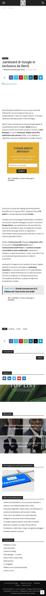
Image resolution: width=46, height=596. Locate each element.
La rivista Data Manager (11, 583)
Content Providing (9, 551)
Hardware (11, 8)
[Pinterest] (21, 77)
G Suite (18, 329)
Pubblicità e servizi (9, 545)
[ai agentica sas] (23, 427)
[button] (3, 3)
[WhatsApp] (26, 77)
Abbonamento (8, 561)
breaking (11, 329)
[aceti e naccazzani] (23, 444)
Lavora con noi (8, 571)
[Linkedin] (31, 77)
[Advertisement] (23, 33)
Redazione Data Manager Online (14, 69)
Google (25, 329)
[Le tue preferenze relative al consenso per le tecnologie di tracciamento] (42, 592)
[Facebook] (11, 77)
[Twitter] (16, 77)
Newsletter (37, 583)
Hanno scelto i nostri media (12, 558)
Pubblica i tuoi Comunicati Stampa (15, 567)
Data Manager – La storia (12, 554)
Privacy (17, 585)
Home (4, 8)
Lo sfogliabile (8, 564)
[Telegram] (40, 77)
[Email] (35, 77)
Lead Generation (9, 548)
